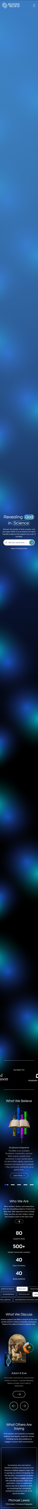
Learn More (17, 1175)
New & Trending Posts (19, 548)
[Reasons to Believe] (11, 5)
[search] (31, 542)
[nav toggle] (34, 5)
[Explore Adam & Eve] (19, 1394)
